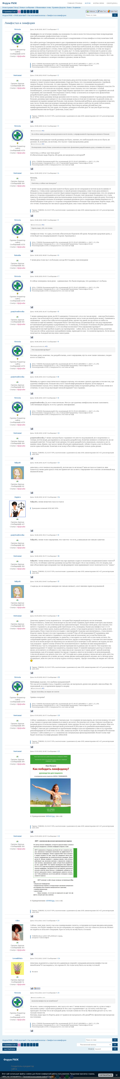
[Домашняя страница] (37, 988)
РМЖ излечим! (20, 15)
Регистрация (7, 8)
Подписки (76, 8)
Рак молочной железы (36, 15)
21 (59, 751)
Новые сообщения (27, 8)
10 (58, 377)
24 (59, 958)
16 (58, 556)
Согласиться (105, 1075)
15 (58, 535)
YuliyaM (17, 463)
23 (58, 921)
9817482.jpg (50, 816)
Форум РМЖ (9, 3)
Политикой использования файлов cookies (38, 1076)
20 (59, 715)
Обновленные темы (43, 8)
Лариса (17, 497)
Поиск (69, 8)
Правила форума (59, 8)
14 (59, 497)
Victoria (17, 29)
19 (59, 677)
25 (58, 993)
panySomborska (17, 312)
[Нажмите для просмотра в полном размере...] (50, 813)
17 (58, 581)
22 (59, 836)
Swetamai (17, 75)
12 (59, 433)
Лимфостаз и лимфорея (56, 15)
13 (59, 463)
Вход (16, 8)
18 (58, 616)
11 (58, 398)
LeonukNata (17, 958)
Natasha (17, 255)
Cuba (17, 921)
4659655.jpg (50, 901)
